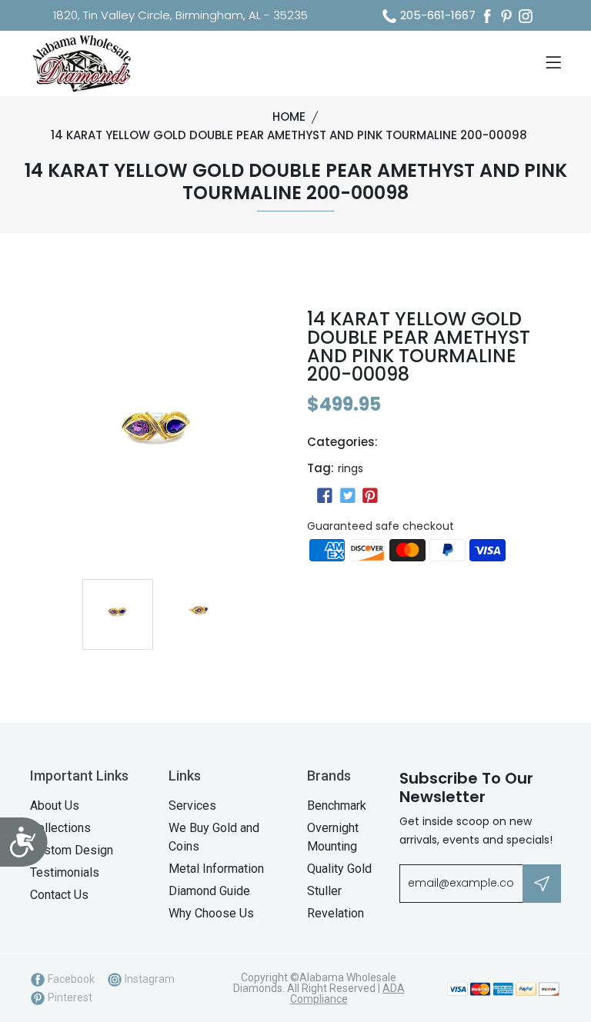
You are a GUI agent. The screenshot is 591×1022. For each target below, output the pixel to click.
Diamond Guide (209, 891)
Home (289, 116)
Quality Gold (339, 868)
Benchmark (336, 805)
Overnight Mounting (333, 837)
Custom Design (71, 850)
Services (192, 805)
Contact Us (59, 894)
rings (350, 468)
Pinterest (68, 997)
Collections (60, 828)
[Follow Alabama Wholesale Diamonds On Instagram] (525, 15)
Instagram (148, 979)
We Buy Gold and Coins (214, 837)
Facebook (70, 979)
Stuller (324, 891)
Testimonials (64, 872)
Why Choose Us (211, 913)
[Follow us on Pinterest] (370, 496)
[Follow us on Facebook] (324, 496)
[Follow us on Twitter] (347, 496)
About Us (54, 805)
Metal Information (216, 868)
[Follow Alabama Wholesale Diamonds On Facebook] (487, 15)
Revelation (335, 913)
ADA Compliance (347, 993)
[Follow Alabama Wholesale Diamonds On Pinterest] (506, 15)
